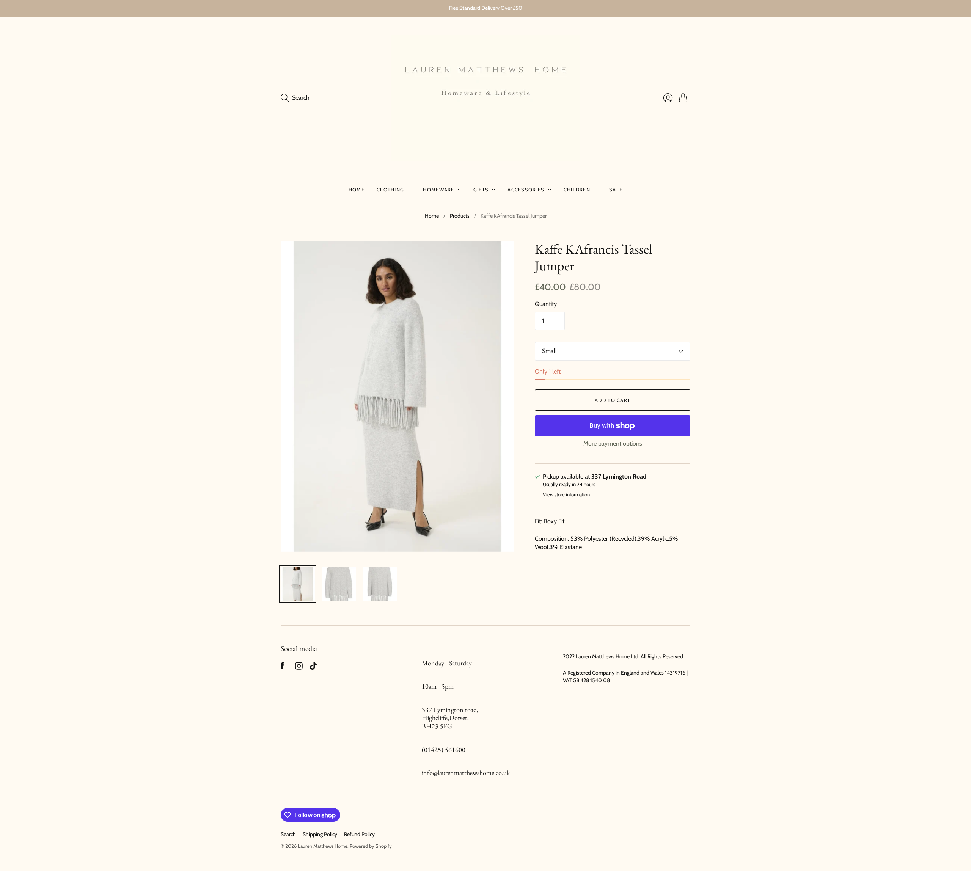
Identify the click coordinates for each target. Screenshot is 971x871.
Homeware (438, 190)
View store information (566, 494)
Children (577, 190)
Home (357, 190)
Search (288, 834)
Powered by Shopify (371, 846)
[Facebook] (282, 667)
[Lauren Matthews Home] (485, 98)
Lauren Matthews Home (322, 846)
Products (460, 215)
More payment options (612, 443)
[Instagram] (299, 667)
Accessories (525, 190)
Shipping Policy (320, 834)
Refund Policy (359, 834)
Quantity (546, 304)
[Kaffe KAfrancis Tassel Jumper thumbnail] (298, 584)
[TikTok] (313, 667)
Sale (615, 190)
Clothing (390, 190)
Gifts (481, 190)
